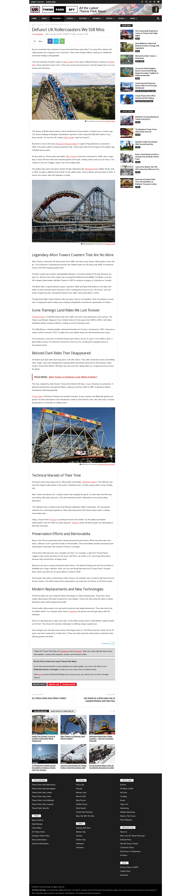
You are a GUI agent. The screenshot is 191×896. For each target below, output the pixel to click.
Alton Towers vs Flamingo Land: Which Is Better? (73, 737)
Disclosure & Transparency (130, 851)
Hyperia (53, 520)
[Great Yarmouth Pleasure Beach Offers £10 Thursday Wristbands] (126, 87)
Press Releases (126, 820)
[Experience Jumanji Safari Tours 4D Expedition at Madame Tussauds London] (126, 183)
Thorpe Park (37, 396)
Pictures (79, 789)
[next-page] (114, 711)
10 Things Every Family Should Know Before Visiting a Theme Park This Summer (43, 767)
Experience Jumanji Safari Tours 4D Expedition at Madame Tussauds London (146, 181)
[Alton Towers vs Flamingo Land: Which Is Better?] (74, 725)
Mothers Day (81, 832)
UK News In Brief (126, 789)
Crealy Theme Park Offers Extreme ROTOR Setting (145, 97)
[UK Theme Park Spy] (95, 9)
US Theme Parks (38, 832)
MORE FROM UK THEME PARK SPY (62, 711)
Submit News (51, 2)
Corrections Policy (127, 847)
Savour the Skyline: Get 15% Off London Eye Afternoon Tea (147, 168)
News (137, 38)
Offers (138, 122)
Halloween (80, 844)
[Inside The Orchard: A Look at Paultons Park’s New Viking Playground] (45, 725)
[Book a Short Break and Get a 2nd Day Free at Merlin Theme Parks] (126, 158)
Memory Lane (54, 684)
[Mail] (150, 2)
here (40, 674)
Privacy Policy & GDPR (129, 867)
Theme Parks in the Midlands (43, 800)
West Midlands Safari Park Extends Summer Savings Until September (147, 45)
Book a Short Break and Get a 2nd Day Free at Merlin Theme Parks (147, 156)
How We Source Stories (129, 844)
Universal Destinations (40, 844)
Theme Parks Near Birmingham (43, 789)
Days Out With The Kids (85, 816)
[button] (158, 18)
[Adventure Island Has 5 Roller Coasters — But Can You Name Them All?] (102, 725)
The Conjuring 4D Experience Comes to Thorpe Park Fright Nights (146, 33)
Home (33, 24)
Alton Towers (68, 62)
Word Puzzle (81, 800)
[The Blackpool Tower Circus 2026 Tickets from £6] (126, 133)
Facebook (64, 651)
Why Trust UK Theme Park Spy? (132, 836)
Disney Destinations (39, 840)
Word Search (81, 808)
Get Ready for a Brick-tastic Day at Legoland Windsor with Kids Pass (99, 699)
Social (122, 800)
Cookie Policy (125, 871)
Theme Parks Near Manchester (43, 785)
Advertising (124, 808)
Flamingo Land (110, 244)
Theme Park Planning (84, 812)
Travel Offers (37, 828)
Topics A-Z (124, 804)
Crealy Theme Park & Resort (144, 101)
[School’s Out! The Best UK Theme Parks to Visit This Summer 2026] (74, 754)
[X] (56, 41)
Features (40, 24)
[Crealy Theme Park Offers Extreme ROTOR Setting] (126, 99)
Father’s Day (81, 840)
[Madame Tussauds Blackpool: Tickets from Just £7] (126, 120)
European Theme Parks (41, 836)
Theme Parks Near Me (40, 808)
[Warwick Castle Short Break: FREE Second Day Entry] (126, 145)
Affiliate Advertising (127, 812)
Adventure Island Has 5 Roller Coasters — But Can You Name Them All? (101, 738)
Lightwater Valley (109, 121)
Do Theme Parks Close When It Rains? (49, 698)
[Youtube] (158, 2)
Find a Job (80, 785)
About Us (123, 832)
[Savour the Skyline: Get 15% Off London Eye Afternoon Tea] (126, 170)
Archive (123, 785)
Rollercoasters (68, 684)
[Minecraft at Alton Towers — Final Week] (126, 59)
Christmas (80, 847)
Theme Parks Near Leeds (41, 796)
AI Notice (123, 855)
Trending (123, 796)
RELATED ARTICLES (40, 711)
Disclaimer (124, 875)
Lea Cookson (38, 34)
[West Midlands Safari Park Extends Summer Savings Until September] (126, 47)
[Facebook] (142, 2)
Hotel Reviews (37, 824)
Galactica (73, 611)
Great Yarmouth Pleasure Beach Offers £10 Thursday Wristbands (146, 85)
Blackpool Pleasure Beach (67, 144)
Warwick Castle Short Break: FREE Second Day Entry (146, 143)
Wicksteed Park (91, 169)
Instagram (77, 651)
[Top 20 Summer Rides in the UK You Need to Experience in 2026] (102, 754)
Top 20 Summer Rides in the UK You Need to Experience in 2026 (101, 766)
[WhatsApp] (62, 41)
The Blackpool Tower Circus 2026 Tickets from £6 (146, 130)
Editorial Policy (125, 840)
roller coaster (69, 137)
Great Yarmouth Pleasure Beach (145, 91)
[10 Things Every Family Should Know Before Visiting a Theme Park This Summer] (45, 754)
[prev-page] (110, 711)
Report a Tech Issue (127, 816)
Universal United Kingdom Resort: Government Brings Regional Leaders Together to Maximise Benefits (147, 72)
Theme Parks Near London (42, 793)
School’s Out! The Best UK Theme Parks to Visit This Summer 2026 (73, 766)
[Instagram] (146, 2)
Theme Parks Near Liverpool (42, 804)
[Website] (154, 2)
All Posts (123, 793)
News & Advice (37, 820)
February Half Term (83, 828)
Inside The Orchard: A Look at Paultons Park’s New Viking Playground (43, 738)
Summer (79, 836)
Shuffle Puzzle (81, 804)
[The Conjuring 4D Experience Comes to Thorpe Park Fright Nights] (126, 34)
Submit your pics (37, 2)
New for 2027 (81, 796)
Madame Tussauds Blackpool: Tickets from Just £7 (147, 118)
